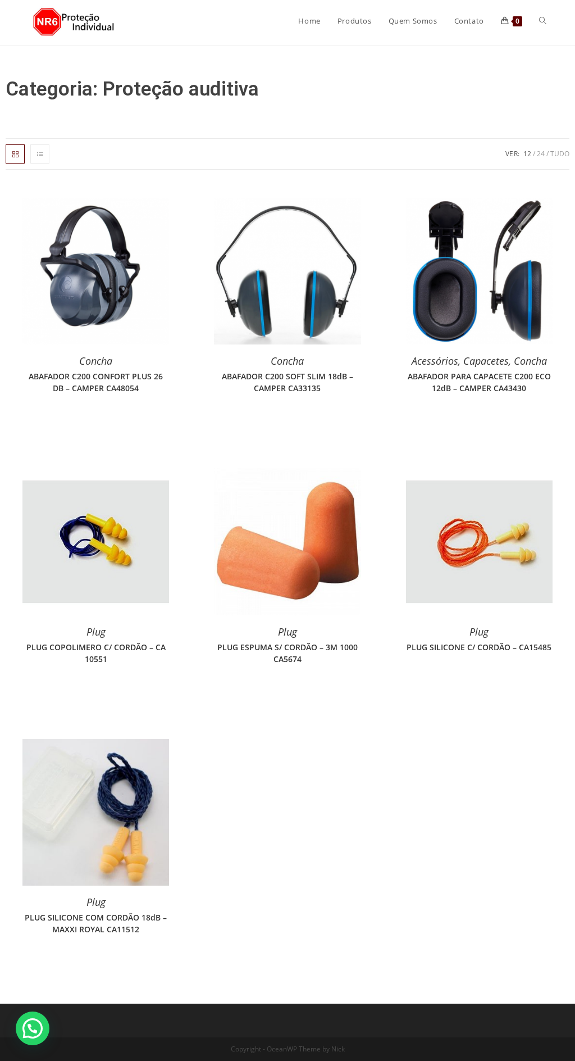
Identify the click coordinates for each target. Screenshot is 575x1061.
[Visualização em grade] (15, 154)
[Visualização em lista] (39, 154)
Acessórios (435, 361)
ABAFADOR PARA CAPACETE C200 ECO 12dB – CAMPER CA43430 (479, 382)
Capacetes (486, 361)
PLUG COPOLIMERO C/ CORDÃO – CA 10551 (96, 653)
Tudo (559, 153)
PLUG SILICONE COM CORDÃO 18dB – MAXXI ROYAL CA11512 (96, 923)
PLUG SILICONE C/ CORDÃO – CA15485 (479, 647)
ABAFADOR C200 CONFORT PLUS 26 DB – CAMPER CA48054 (96, 382)
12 (527, 153)
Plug (96, 631)
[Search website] (543, 21)
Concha (95, 361)
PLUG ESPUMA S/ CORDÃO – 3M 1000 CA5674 (287, 653)
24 (541, 153)
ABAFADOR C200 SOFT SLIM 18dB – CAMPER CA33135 (287, 382)
